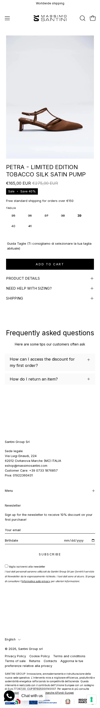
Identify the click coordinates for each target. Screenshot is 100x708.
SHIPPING (14, 298)
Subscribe (50, 554)
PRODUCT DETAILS (23, 278)
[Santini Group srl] (50, 18)
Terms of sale (15, 661)
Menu (9, 490)
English (10, 639)
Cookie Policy (39, 656)
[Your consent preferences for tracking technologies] (91, 699)
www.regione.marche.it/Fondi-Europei (52, 692)
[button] (82, 18)
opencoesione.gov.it (16, 692)
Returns (34, 661)
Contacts (50, 661)
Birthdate (11, 540)
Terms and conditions (69, 656)
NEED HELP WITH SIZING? (29, 288)
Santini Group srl (30, 649)
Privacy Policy (15, 656)
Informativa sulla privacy (36, 581)
